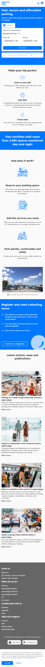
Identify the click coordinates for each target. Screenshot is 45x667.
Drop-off (6, 37)
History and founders (10, 578)
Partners (5, 607)
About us (5, 572)
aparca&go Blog (8, 629)
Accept (7, 663)
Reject (18, 663)
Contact (5, 621)
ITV (3, 597)
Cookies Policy (31, 658)
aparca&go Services (9, 594)
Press (4, 613)
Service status (7, 626)
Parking (9, 25)
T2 (31, 55)
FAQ (3, 624)
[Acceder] (42, 3)
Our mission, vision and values (13, 575)
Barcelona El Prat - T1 (11, 34)
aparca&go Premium (10, 591)
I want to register (14, 343)
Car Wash (5, 600)
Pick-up (25, 37)
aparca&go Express (9, 589)
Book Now (22, 48)
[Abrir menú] (38, 3)
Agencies (5, 610)
